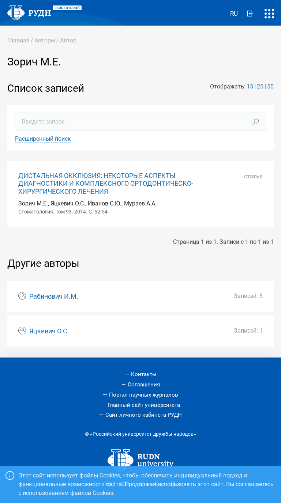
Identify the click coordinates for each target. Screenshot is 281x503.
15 (250, 86)
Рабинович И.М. (53, 296)
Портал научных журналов (143, 395)
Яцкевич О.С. (49, 331)
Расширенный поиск (43, 138)
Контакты (144, 374)
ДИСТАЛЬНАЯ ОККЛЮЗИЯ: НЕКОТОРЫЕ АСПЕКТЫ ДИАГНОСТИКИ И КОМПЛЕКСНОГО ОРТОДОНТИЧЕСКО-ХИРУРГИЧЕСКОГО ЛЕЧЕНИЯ (105, 183)
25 (260, 86)
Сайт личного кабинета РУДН (143, 415)
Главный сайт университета (144, 405)
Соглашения (144, 384)
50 (270, 86)
